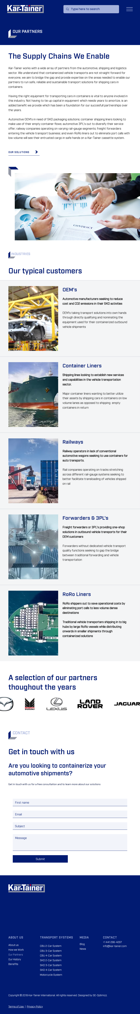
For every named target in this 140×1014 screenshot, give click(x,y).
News (83, 948)
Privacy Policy (35, 1006)
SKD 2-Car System (50, 960)
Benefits (13, 963)
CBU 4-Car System (51, 955)
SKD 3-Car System (51, 964)
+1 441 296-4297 (112, 941)
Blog (82, 943)
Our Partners (15, 954)
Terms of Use (16, 1006)
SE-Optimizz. (100, 995)
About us (13, 944)
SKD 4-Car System (51, 969)
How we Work (16, 949)
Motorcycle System (51, 974)
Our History (14, 959)
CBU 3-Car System (51, 950)
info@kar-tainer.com (115, 945)
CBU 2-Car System (50, 945)
